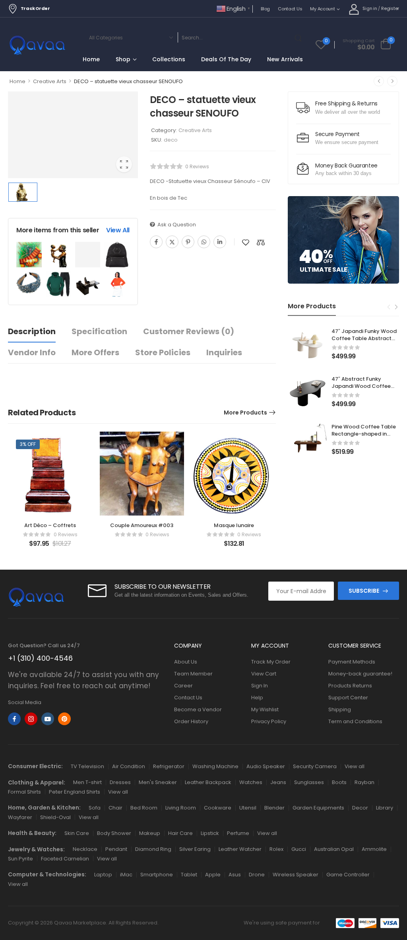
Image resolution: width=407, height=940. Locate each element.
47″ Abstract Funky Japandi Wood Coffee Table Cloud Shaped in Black (361, 390)
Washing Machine (215, 766)
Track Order (35, 8)
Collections (168, 59)
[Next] (392, 81)
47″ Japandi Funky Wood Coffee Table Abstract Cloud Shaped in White (364, 338)
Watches (250, 782)
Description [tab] (32, 331)
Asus (235, 874)
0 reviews (197, 166)
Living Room (180, 808)
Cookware (217, 808)
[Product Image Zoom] (124, 164)
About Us (185, 662)
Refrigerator (168, 766)
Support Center (348, 697)
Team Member (193, 673)
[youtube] (47, 718)
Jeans (278, 782)
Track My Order (271, 662)
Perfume (238, 833)
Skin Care (76, 833)
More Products (245, 412)
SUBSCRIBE (364, 591)
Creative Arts (49, 81)
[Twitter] (172, 241)
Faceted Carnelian (65, 858)
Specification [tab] (99, 331)
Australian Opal (334, 849)
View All (118, 230)
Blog (265, 8)
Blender (274, 808)
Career (183, 685)
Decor (360, 808)
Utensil (247, 808)
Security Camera (315, 766)
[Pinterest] (188, 241)
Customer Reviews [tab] (188, 331)
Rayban (364, 782)
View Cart (263, 673)
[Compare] (261, 242)
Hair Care (180, 833)
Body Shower (114, 833)
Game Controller (348, 874)
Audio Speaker (265, 766)
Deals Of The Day (226, 59)
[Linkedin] (219, 241)
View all (354, 766)
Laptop (103, 874)
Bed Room (143, 808)
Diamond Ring (153, 849)
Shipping (339, 709)
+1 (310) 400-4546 (40, 658)
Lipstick (210, 833)
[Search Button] (300, 37)
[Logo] (37, 45)
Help (257, 697)
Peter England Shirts (74, 792)
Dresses (120, 782)
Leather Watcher (240, 849)
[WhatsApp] (204, 241)
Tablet (189, 874)
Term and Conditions (355, 721)
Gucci (298, 849)
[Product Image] (73, 134)
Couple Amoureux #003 (141, 525)
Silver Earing (195, 849)
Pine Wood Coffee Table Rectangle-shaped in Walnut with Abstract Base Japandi (363, 437)
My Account (322, 8)
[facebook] (14, 718)
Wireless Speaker (295, 874)
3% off (28, 444)
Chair (115, 808)
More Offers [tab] (95, 352)
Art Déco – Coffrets (50, 525)
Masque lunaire (234, 525)
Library (384, 808)
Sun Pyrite (20, 858)
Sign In (259, 685)
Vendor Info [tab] (32, 352)
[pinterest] (64, 718)
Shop (123, 59)
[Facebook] (156, 241)
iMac (126, 874)
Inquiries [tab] (224, 352)
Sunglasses (309, 782)
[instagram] (31, 718)
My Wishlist (265, 709)
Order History (191, 721)
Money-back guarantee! (360, 673)
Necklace (85, 849)
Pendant (116, 849)
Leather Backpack (208, 782)
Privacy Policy (268, 721)
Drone (257, 874)
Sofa (95, 808)
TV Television (87, 766)
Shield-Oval (55, 817)
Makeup (149, 833)
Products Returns (350, 685)
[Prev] (379, 81)
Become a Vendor (198, 709)
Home (91, 59)
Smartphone (156, 874)
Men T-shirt (87, 782)
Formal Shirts (24, 792)
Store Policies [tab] (162, 352)
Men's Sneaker (158, 782)
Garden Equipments (318, 808)
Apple (213, 874)
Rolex (276, 849)
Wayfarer (20, 817)
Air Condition (128, 766)
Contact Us (290, 8)
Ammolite (374, 849)
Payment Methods (351, 662)
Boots (339, 782)
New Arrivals (285, 59)
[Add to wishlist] (245, 242)
